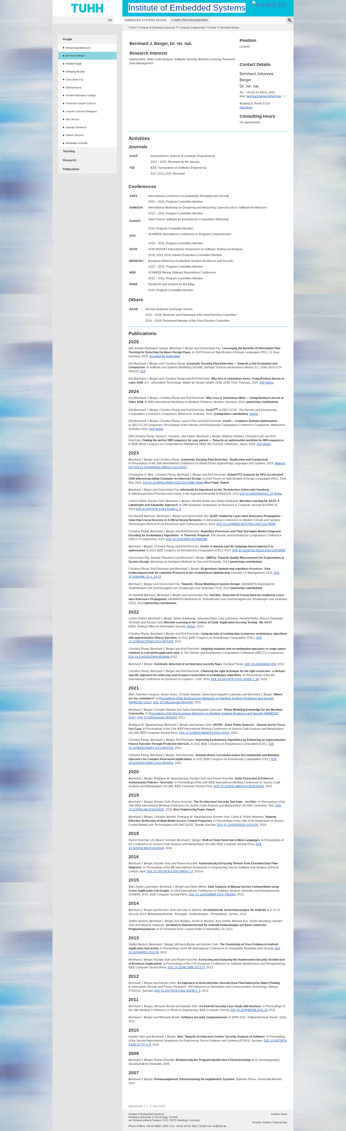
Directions (246, 107)
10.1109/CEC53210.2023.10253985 (262, 550)
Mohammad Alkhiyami (78, 47)
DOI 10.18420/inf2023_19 (256, 493)
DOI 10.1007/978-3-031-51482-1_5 (158, 509)
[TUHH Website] (87, 8)
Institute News (279, 1114)
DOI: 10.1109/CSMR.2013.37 (186, 967)
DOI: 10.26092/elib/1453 (260, 664)
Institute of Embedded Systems (157, 27)
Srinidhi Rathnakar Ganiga (81, 95)
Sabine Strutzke (75, 135)
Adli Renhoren (74, 87)
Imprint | (267, 1122)
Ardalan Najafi (73, 63)
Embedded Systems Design (146, 20)
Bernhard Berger (75, 55)
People (212, 27)
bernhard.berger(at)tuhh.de (263, 96)
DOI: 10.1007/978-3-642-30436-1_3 (177, 990)
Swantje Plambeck (76, 127)
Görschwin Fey (74, 79)
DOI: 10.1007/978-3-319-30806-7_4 (170, 871)
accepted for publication (164, 356)
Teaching (69, 151)
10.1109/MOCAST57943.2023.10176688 (249, 524)
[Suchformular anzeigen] (290, 20)
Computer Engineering (189, 20)
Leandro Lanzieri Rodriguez (81, 111)
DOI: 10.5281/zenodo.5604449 (173, 702)
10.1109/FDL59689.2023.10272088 (171, 482)
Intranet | (257, 1122)
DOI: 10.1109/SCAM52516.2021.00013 (204, 732)
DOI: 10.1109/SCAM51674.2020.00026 (239, 786)
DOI (143, 371)
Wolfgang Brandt (75, 71)
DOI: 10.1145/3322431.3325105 (237, 824)
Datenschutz (280, 1122)
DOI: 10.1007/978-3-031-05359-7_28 (235, 679)
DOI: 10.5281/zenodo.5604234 (157, 717)
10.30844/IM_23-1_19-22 (145, 576)
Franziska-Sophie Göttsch (81, 103)
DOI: (220, 524)
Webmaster (136, 1106)
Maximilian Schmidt (76, 143)
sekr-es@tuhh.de (216, 1126)
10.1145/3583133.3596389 (189, 539)
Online (269, 382)
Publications (71, 169)
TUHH (132, 27)
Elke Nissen (72, 119)
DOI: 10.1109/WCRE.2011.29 (249, 1010)
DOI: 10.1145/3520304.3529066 (149, 656)
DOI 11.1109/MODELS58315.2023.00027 (160, 467)
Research (69, 160)
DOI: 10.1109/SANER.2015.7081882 (212, 894)
